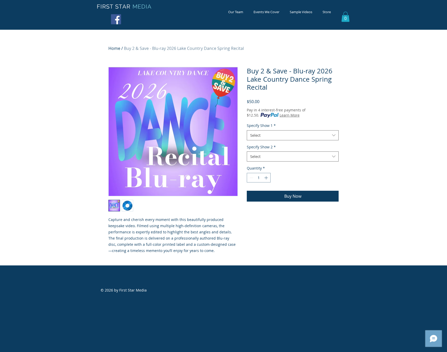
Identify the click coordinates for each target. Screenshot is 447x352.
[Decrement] (251, 177)
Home (114, 48)
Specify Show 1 (261, 125)
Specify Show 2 (261, 146)
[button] (345, 17)
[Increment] (266, 177)
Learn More (290, 115)
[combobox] (293, 135)
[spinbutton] (258, 177)
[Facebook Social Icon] (116, 19)
